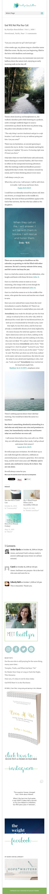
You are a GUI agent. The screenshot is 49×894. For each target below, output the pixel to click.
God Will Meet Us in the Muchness (17, 683)
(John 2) (36, 277)
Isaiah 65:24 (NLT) (24, 447)
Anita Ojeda (15, 549)
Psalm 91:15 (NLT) (24, 188)
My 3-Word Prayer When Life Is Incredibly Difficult (30, 502)
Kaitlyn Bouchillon (15, 30)
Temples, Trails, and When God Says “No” (20, 668)
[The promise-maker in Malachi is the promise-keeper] (24, 798)
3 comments (31, 33)
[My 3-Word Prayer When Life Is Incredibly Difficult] (31, 494)
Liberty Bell (15, 582)
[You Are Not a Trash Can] (13, 494)
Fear (22, 33)
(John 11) (32, 288)
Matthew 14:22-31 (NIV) (18, 368)
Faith (17, 33)
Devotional (9, 33)
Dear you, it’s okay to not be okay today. (19, 679)
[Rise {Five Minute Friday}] (13, 518)
